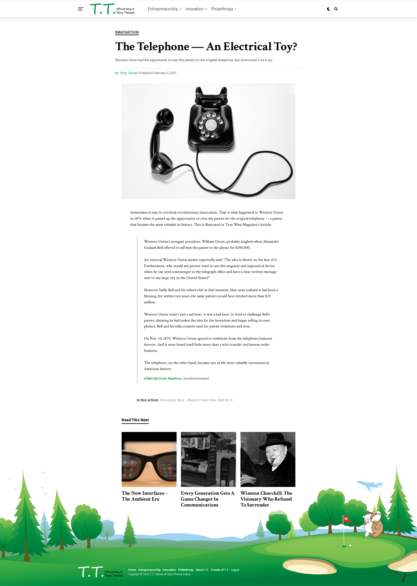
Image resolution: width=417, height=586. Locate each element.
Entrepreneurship (163, 9)
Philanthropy (222, 9)
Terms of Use (164, 574)
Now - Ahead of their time (196, 400)
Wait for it (225, 400)
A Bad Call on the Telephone (162, 378)
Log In (235, 569)
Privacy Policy (182, 574)
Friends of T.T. (220, 569)
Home (132, 569)
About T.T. (202, 569)
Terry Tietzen (129, 73)
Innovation (194, 9)
